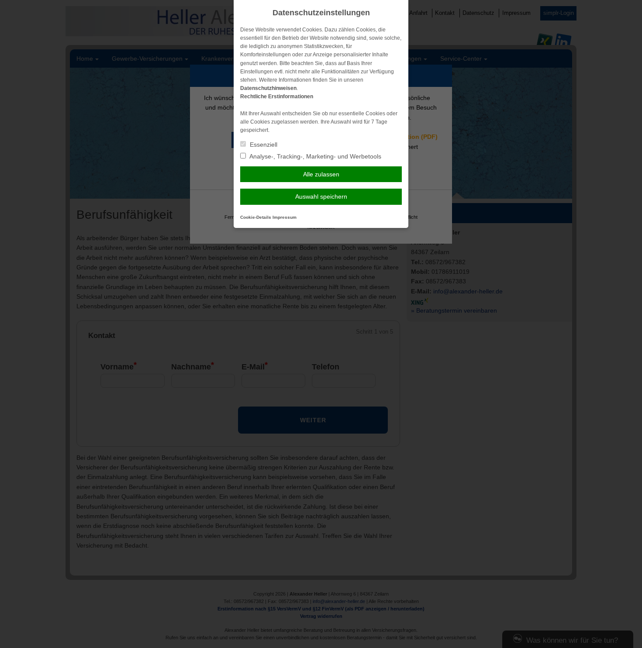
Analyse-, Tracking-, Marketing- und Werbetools (314, 156)
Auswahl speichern (321, 196)
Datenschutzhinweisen (268, 88)
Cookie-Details (255, 217)
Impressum (285, 217)
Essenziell (262, 144)
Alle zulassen (321, 174)
